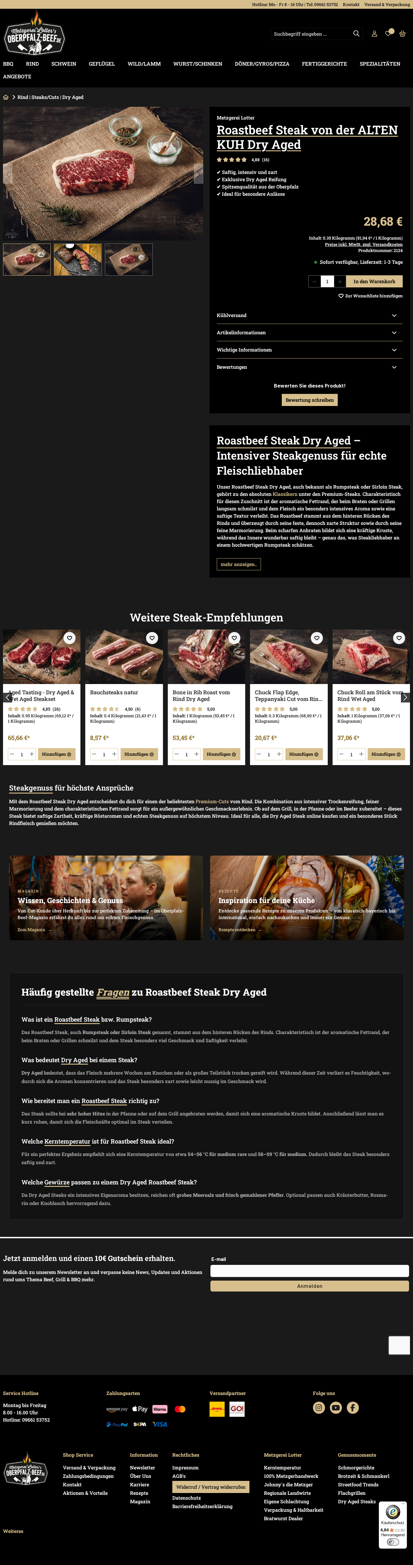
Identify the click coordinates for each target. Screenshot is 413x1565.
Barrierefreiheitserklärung (202, 1506)
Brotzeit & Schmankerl (363, 1476)
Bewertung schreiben (310, 400)
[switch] (393, 1542)
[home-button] (5, 97)
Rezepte (139, 1493)
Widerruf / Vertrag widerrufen (211, 1487)
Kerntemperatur (282, 1467)
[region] (103, 191)
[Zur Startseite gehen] (34, 32)
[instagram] (319, 1407)
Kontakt (351, 4)
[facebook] (352, 1407)
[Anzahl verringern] (314, 281)
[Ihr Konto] (374, 34)
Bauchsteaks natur (114, 692)
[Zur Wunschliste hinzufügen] (69, 638)
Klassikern (285, 494)
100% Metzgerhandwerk (291, 1476)
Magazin (140, 1501)
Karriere (139, 1484)
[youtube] (336, 1407)
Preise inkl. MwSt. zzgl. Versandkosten (364, 244)
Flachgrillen (352, 1493)
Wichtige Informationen (244, 349)
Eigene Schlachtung (286, 1501)
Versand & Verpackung (387, 4)
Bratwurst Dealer (283, 1518)
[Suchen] (356, 34)
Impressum (185, 1467)
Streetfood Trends (358, 1484)
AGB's (179, 1476)
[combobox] (317, 34)
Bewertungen (232, 367)
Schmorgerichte (356, 1467)
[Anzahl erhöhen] (340, 281)
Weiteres (13, 1531)
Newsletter (142, 1467)
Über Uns (140, 1476)
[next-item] (405, 697)
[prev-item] (7, 697)
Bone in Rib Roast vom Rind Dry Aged (201, 695)
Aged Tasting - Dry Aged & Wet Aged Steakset (41, 695)
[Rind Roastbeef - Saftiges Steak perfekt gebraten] (103, 173)
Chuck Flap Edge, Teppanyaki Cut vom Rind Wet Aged (288, 695)
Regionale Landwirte (287, 1493)
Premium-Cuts (212, 801)
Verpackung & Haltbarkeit (294, 1510)
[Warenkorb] (402, 34)
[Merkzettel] (388, 34)
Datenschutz (186, 1498)
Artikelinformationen (241, 332)
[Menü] (403, 1505)
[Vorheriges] (7, 174)
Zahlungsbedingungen (88, 1476)
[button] (239, 564)
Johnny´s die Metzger (288, 1484)
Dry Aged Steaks (357, 1501)
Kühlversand (231, 315)
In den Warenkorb (374, 281)
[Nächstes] (198, 174)
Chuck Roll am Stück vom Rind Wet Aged (370, 695)
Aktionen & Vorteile (85, 1493)
